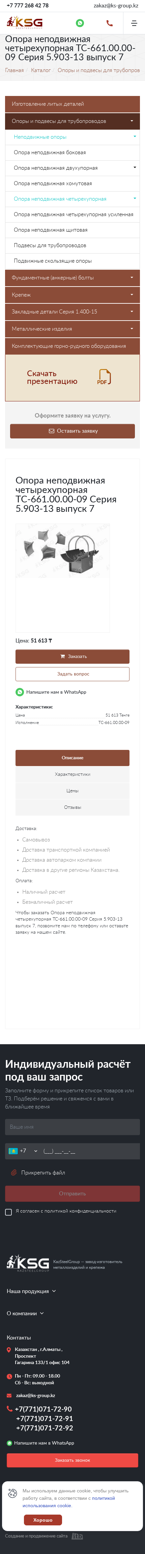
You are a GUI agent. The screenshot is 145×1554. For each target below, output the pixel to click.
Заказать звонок (72, 1460)
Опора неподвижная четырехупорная (60, 199)
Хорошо (43, 1520)
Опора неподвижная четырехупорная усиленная (74, 214)
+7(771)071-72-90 (43, 1409)
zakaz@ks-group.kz (116, 5)
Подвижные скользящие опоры (53, 261)
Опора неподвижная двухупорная (56, 168)
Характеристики (72, 774)
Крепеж (21, 295)
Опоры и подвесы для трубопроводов (59, 121)
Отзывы (72, 807)
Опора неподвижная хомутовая (53, 183)
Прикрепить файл (43, 1173)
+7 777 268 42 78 (28, 5)
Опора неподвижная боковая (50, 152)
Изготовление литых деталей (48, 104)
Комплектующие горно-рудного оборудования (69, 346)
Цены (72, 791)
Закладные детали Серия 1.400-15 (54, 312)
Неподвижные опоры (40, 137)
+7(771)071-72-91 (44, 1419)
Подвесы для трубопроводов (50, 245)
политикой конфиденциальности (80, 1211)
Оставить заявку (77, 431)
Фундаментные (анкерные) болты (53, 277)
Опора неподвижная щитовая (51, 230)
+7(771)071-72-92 (44, 1428)
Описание (72, 758)
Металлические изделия (42, 329)
